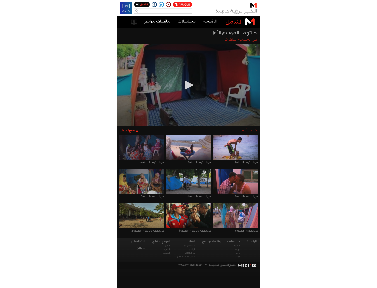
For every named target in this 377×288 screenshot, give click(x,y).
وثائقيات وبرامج (157, 21)
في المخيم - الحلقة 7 (152, 196)
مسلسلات (187, 21)
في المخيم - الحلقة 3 (199, 162)
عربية (237, 249)
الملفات (166, 253)
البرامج (192, 249)
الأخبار (167, 246)
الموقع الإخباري (161, 241)
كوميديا (236, 257)
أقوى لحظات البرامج (186, 257)
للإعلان (141, 248)
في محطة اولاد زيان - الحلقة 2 (148, 231)
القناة (192, 241)
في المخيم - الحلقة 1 (246, 162)
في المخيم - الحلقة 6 (199, 196)
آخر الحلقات (190, 253)
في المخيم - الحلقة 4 (152, 162)
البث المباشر (138, 241)
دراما (238, 253)
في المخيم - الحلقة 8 (246, 231)
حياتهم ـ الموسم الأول (234, 33)
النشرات (166, 249)
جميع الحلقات (128, 130)
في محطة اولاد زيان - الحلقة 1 (195, 231)
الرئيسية (210, 21)
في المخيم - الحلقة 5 (246, 196)
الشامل (234, 22)
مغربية (237, 246)
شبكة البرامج (189, 246)
